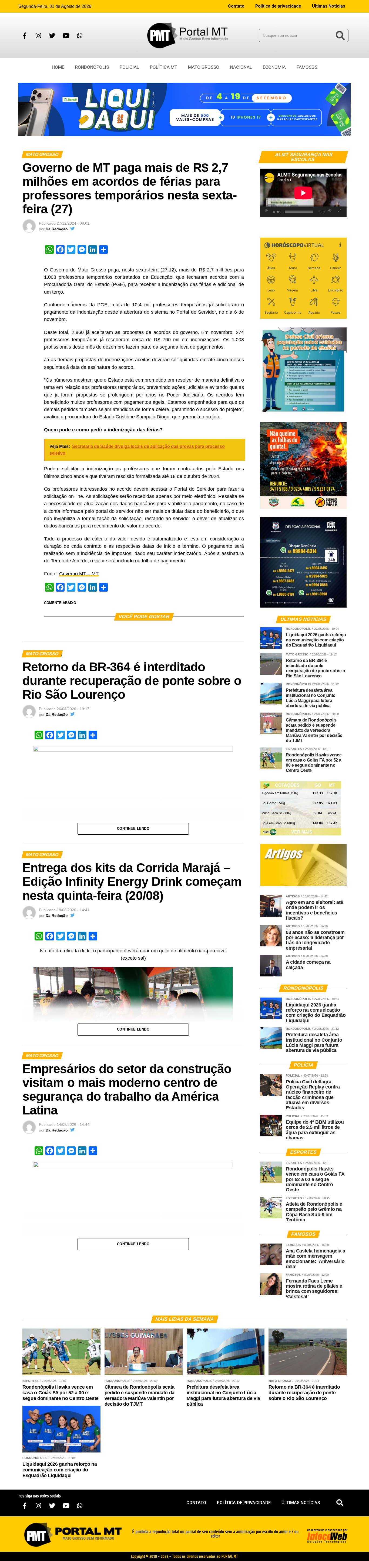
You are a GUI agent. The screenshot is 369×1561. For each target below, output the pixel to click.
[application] (303, 193)
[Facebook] (24, 35)
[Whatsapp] (79, 35)
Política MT (163, 67)
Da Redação (57, 229)
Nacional (241, 67)
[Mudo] (330, 210)
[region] (184, 109)
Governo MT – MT (79, 573)
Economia (274, 67)
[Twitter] (52, 35)
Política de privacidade (278, 6)
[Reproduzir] (267, 210)
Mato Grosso (203, 67)
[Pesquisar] (340, 35)
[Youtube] (66, 35)
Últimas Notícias (328, 6)
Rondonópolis (92, 67)
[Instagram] (38, 35)
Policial (129, 67)
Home (58, 67)
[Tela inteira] (339, 210)
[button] (340, 1503)
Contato (236, 6)
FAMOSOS (307, 67)
